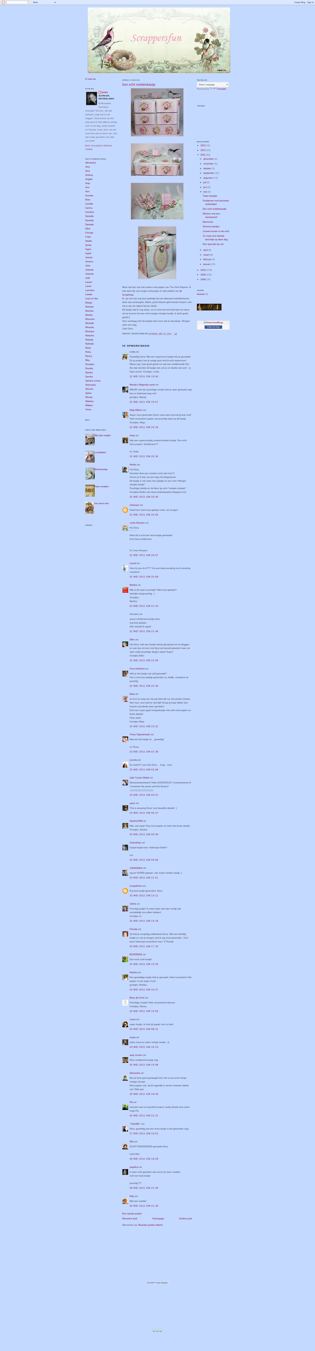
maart (206, 254)
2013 (203, 145)
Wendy (89, 397)
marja (133, 1037)
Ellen (87, 228)
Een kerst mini (101, 503)
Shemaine (90, 384)
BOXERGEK (136, 954)
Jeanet (88, 257)
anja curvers (136, 1055)
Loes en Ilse (91, 298)
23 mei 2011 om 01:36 (144, 751)
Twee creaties (101, 486)
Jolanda (89, 269)
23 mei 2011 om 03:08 (144, 769)
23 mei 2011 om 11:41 (144, 877)
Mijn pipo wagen (102, 435)
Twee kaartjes (210, 196)
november (208, 163)
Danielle (89, 216)
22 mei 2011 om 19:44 (144, 376)
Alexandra (90, 162)
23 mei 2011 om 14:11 (144, 895)
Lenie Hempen (137, 522)
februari (207, 259)
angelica (134, 1167)
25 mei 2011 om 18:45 (144, 1094)
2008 (203, 279)
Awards (201, 294)
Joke (87, 265)
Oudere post (185, 1218)
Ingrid (88, 253)
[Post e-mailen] (175, 334)
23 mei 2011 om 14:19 (144, 921)
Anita (132, 435)
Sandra (89, 372)
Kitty (132, 1196)
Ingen (88, 249)
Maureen (90, 319)
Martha (89, 315)
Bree (87, 199)
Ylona (88, 409)
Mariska (89, 310)
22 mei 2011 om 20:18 (144, 427)
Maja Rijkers (136, 410)
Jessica (89, 261)
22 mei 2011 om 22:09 (144, 660)
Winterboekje (101, 469)
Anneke (89, 195)
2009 (203, 274)
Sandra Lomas (93, 380)
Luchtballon (100, 452)
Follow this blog (213, 327)
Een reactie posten (132, 1213)
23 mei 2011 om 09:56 (144, 860)
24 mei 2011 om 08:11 (144, 1029)
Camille (89, 203)
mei (205, 191)
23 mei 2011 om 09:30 (144, 834)
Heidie (88, 241)
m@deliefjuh (136, 868)
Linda (132, 351)
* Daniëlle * (135, 1123)
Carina (88, 208)
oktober (207, 168)
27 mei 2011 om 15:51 (144, 1133)
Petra (88, 352)
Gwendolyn (135, 842)
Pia (131, 1102)
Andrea (89, 175)
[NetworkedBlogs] (213, 322)
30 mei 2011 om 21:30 (144, 1205)
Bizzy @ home (137, 997)
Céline (133, 903)
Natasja (89, 339)
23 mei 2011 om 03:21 (144, 795)
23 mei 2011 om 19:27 (144, 989)
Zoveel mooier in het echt (216, 231)
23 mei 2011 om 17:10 (144, 946)
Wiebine (89, 401)
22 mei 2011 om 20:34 (144, 456)
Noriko (133, 464)
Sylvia (88, 393)
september (209, 173)
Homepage (158, 1218)
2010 (203, 270)
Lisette (88, 294)
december (208, 159)
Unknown (134, 505)
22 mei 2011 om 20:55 (144, 514)
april (205, 250)
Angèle (89, 179)
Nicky (88, 347)
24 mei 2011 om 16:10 (144, 1047)
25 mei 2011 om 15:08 (144, 1064)
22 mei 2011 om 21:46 (144, 631)
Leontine (89, 290)
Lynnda (133, 760)
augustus (208, 177)
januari (207, 264)
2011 (203, 154)
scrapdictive (136, 885)
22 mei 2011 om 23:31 (144, 726)
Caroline (89, 212)
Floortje (89, 232)
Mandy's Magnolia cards (142, 384)
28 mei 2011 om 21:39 (144, 1188)
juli (205, 182)
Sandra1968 (136, 821)
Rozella (89, 368)
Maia (132, 694)
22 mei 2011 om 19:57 (144, 402)
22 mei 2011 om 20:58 (144, 576)
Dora (105, 92)
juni (205, 187)
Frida (88, 236)
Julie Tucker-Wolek (139, 777)
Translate (221, 88)
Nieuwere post (129, 1218)
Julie (87, 278)
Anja (87, 183)
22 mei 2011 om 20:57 (144, 555)
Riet (132, 1141)
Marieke (89, 306)
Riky (87, 360)
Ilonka (88, 245)
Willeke (89, 405)
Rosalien (89, 364)
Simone (89, 389)
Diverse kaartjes (211, 226)
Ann (87, 187)
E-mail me (90, 79)
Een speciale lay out (213, 244)
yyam (132, 803)
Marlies (133, 972)
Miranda (89, 327)
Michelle (89, 323)
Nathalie (89, 343)
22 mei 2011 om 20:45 (144, 496)
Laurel (88, 282)
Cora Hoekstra (137, 668)
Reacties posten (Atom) (150, 1225)
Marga (88, 302)
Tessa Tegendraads (140, 734)
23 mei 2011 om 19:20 (144, 964)
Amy (87, 166)
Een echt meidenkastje (138, 84)
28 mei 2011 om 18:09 (144, 1158)
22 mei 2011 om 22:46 (144, 686)
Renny (88, 356)
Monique (89, 331)
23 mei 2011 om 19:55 (144, 1011)
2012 (203, 150)
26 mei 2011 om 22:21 (144, 1115)
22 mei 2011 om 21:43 (144, 606)
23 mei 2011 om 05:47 (144, 812)
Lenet (88, 286)
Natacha (89, 335)
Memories (208, 222)
